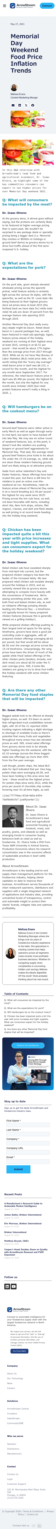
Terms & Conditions (33, 1511)
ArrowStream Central (18, 1408)
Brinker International (15, 1232)
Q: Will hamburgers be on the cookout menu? (27, 1012)
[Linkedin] (7, 1286)
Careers (11, 1388)
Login (10, 1479)
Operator (11, 1444)
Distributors (13, 1448)
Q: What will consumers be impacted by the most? (26, 1001)
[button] (4, 6)
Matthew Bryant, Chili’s (16, 1241)
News (9, 1383)
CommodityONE (15, 1423)
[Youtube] (14, 1286)
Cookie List (32, 1514)
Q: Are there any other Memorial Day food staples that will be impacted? (25, 1030)
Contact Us (12, 1474)
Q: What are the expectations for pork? (24, 1008)
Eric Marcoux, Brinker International (22, 1223)
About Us (12, 1373)
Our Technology (15, 1378)
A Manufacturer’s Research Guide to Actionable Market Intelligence (23, 1204)
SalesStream (13, 1418)
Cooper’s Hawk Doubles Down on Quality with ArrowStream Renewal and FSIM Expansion (26, 1252)
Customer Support (16, 1484)
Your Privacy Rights (19, 1351)
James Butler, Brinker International (22, 1214)
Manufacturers (14, 1453)
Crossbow (12, 1413)
